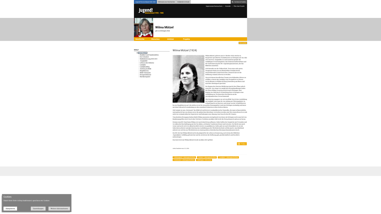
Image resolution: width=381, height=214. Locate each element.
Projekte (186, 39)
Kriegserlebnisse (145, 75)
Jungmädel (143, 61)
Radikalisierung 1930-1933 (148, 59)
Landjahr (143, 65)
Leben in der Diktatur (147, 63)
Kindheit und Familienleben (149, 55)
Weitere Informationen (59, 208)
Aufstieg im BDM (145, 69)
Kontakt (228, 6)
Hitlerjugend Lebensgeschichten (184, 157)
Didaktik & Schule (183, 1)
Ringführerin (144, 71)
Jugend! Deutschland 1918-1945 (145, 1)
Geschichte (139, 39)
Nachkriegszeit (145, 77)
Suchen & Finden (240, 1)
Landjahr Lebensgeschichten (228, 157)
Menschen (155, 39)
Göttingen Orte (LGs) (204, 160)
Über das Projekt (239, 6)
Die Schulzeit (144, 57)
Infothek (170, 39)
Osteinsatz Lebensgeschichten (184, 160)
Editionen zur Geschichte (166, 1)
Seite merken (242, 43)
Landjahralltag (145, 67)
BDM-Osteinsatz (145, 73)
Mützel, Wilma (142, 53)
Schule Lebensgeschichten (207, 157)
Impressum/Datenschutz (214, 6)
